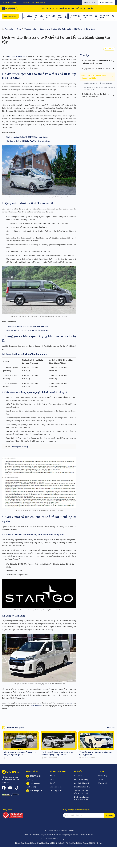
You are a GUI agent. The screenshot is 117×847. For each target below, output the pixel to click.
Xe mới (36, 16)
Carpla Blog (102, 776)
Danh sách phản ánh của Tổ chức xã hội (81, 798)
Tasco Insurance (36, 706)
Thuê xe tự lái (30, 29)
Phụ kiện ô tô (73, 16)
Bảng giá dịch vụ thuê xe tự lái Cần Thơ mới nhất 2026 (27, 330)
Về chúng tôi (24, 2)
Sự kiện (101, 779)
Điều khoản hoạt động (82, 787)
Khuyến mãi (102, 783)
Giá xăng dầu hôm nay (19, 447)
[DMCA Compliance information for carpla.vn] (15, 795)
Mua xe (53, 776)
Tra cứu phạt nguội (104, 16)
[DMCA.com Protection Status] (6, 794)
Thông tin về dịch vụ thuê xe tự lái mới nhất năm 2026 (27, 327)
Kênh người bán (90, 2)
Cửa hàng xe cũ (55, 787)
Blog (19, 29)
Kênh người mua (106, 2)
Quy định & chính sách (9, 2)
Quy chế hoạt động (38, 2)
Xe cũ (24, 16)
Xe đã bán (48, 16)
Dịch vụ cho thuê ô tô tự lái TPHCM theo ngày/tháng (27, 137)
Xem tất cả (111, 727)
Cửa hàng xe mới (56, 790)
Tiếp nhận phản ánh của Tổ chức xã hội (81, 792)
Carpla (69, 703)
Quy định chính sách (81, 783)
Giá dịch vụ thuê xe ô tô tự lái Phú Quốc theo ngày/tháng (28, 141)
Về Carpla (78, 776)
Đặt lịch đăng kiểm (87, 16)
